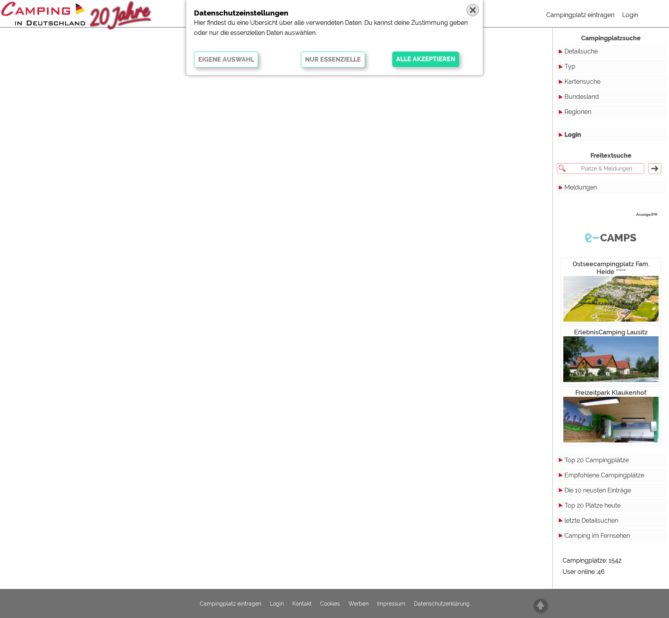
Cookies (330, 604)
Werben (358, 604)
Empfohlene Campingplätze (604, 475)
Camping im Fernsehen (597, 535)
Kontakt (302, 604)
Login (630, 15)
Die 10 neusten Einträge (597, 490)
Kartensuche (582, 81)
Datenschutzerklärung (442, 604)
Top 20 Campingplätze (596, 460)
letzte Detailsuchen (591, 520)
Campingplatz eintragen (580, 15)
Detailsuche (581, 51)
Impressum (391, 604)
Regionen (577, 111)
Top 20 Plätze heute (592, 505)
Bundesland (581, 96)
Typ (569, 66)
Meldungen (580, 187)
